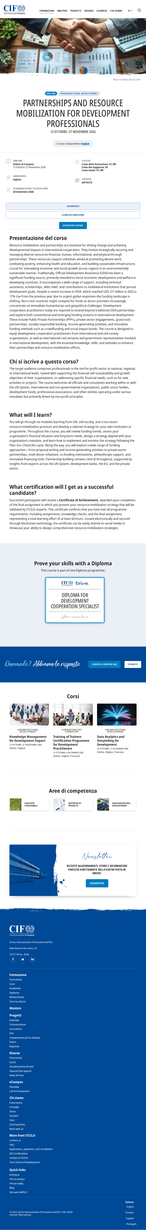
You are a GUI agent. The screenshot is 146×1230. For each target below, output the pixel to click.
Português (131, 1224)
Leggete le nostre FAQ (104, 664)
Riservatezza (25, 1214)
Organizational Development (79, 93)
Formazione (47, 10)
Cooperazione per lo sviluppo (24, 1037)
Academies (15, 988)
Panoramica (15, 979)
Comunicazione (17, 1024)
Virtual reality (16, 1183)
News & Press (16, 1075)
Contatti (133, 664)
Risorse (89, 10)
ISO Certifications (18, 1153)
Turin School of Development (24, 1162)
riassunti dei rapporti (20, 1071)
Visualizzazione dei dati (21, 1066)
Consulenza (15, 1029)
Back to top (138, 1225)
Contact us (15, 1140)
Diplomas (14, 992)
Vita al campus (17, 1179)
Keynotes (14, 1046)
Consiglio (14, 1107)
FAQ (11, 1144)
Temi (11, 1120)
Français (129, 1212)
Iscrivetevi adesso (73, 225)
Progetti (75, 10)
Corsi (12, 984)
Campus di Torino (18, 1157)
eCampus (102, 10)
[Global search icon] (139, 11)
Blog (11, 1187)
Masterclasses (16, 997)
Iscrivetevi (97, 883)
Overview (14, 1020)
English (85, 143)
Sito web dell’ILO (18, 1192)
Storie (12, 1062)
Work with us (16, 1129)
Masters (62, 10)
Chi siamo (116, 10)
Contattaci (73, 206)
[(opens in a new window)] (13, 959)
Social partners (17, 1124)
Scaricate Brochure (73, 214)
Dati (11, 1033)
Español (130, 1218)
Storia (12, 1111)
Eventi (12, 1042)
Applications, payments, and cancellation (31, 1149)
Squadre (13, 1115)
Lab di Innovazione (19, 1091)
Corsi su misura (17, 1001)
